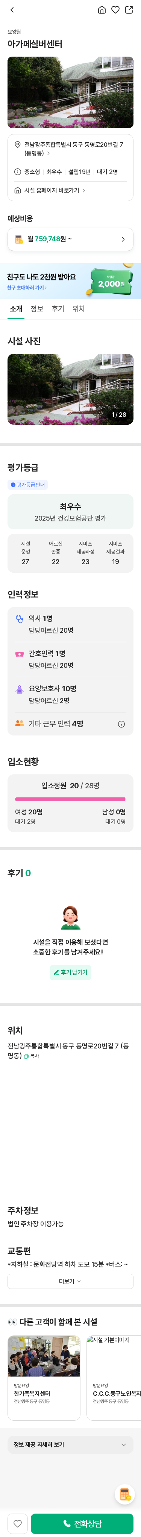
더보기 (67, 1281)
